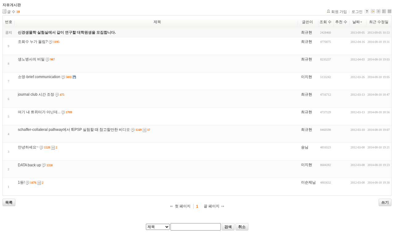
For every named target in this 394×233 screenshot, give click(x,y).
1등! (21, 182)
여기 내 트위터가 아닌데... (39, 112)
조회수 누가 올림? (33, 42)
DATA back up (29, 165)
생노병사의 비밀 (31, 59)
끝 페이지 (211, 206)
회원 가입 (339, 12)
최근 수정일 (378, 22)
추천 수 (341, 22)
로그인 (357, 12)
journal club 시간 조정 (36, 94)
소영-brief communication (39, 77)
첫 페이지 (183, 206)
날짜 (356, 22)
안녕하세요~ (28, 147)
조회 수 (326, 22)
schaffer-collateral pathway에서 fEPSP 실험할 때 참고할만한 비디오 (74, 129)
